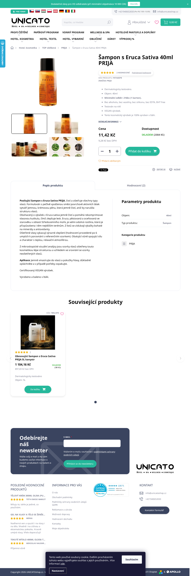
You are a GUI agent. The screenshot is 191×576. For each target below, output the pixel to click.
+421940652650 (153, 499)
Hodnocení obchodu (62, 519)
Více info (134, 4)
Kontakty (56, 523)
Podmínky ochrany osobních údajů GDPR (69, 503)
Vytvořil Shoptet (149, 571)
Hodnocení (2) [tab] (136, 185)
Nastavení (58, 570)
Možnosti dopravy (61, 514)
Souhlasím (131, 559)
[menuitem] (22, 32)
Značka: (105, 80)
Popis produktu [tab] (53, 185)
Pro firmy (21, 11)
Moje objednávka (60, 528)
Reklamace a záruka (62, 509)
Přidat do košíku (139, 151)
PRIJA (132, 243)
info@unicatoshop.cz (155, 493)
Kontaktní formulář (154, 510)
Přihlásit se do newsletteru (80, 463)
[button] (95, 402)
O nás (55, 492)
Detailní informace (108, 121)
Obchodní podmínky (62, 497)
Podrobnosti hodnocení (141, 73)
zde (63, 563)
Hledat (109, 22)
